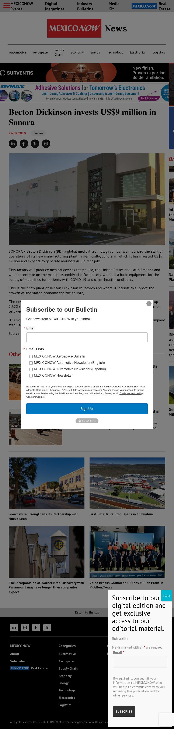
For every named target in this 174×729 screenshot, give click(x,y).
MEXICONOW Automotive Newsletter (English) (69, 362)
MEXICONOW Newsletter (53, 375)
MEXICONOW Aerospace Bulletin (59, 356)
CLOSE (166, 595)
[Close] (149, 303)
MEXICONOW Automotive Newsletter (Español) (70, 368)
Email (118, 652)
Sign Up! (87, 408)
